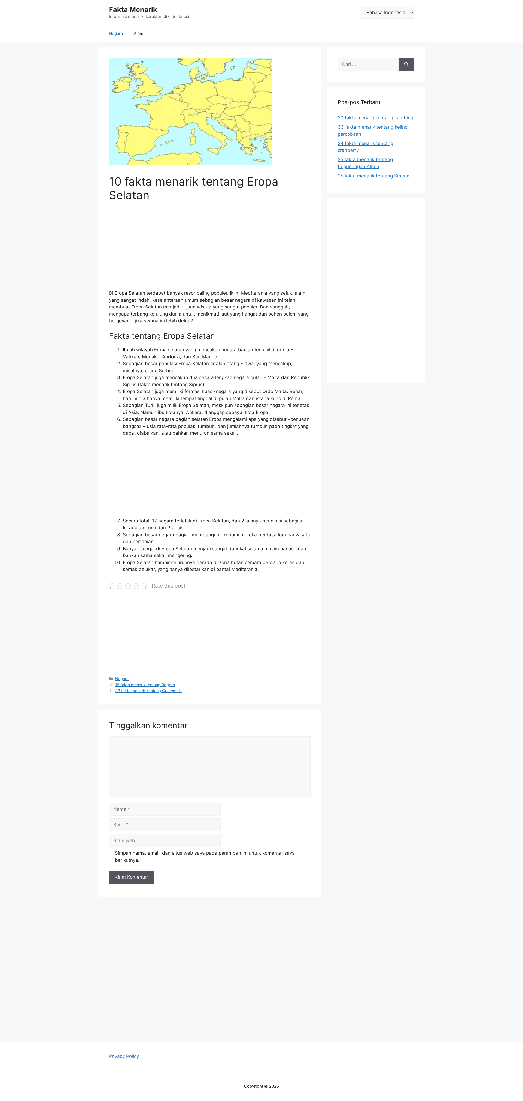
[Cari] (406, 64)
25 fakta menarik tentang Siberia (373, 176)
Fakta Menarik (133, 9)
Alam (138, 33)
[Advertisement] (210, 249)
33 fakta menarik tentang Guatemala (148, 690)
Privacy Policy (124, 1056)
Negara (116, 33)
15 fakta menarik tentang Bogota (145, 684)
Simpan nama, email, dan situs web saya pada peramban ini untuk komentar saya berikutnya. (205, 856)
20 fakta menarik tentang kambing (375, 117)
